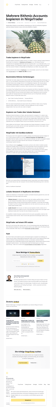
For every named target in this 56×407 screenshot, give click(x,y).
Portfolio (36, 4)
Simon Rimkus (11, 22)
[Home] (7, 5)
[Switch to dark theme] (48, 5)
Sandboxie (19, 145)
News (49, 384)
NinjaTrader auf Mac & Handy (32, 228)
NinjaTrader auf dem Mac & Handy (42, 321)
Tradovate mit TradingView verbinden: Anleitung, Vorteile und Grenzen (12, 322)
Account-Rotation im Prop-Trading (32, 244)
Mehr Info (13, 397)
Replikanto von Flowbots (27, 62)
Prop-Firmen (17, 4)
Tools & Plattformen (42, 22)
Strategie (31, 4)
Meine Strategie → (27, 289)
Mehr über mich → (18, 289)
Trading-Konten (24, 4)
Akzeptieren (28, 400)
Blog (40, 4)
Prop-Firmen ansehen (23, 362)
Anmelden (40, 260)
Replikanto (25, 70)
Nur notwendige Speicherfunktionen (28, 402)
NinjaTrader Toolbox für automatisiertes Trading (28, 321)
